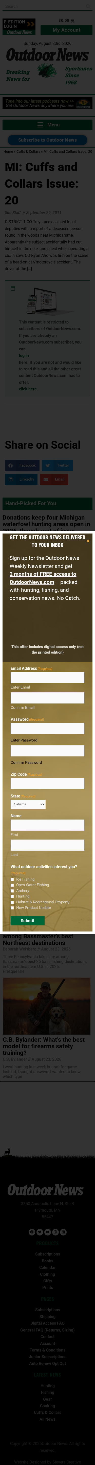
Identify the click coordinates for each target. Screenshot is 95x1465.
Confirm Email (23, 707)
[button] (88, 541)
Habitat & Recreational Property (42, 902)
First (14, 834)
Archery (22, 890)
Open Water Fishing (32, 885)
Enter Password (24, 740)
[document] (47, 732)
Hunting (22, 896)
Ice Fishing (25, 879)
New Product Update (33, 907)
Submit (27, 920)
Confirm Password (26, 762)
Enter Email (20, 687)
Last (14, 854)
